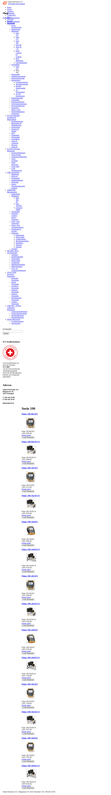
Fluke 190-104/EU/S (31, 549)
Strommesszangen (22, 84)
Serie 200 (17, 42)
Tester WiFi (15, 166)
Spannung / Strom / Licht (15, 109)
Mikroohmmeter (16, 266)
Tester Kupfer (16, 155)
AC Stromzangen (20, 91)
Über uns (10, 19)
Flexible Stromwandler (20, 87)
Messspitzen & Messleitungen (16, 124)
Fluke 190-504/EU (30, 738)
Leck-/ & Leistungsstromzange (18, 269)
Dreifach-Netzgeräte (15, 291)
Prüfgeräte (14, 182)
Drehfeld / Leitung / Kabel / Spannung (14, 216)
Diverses (14, 145)
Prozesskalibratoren (18, 106)
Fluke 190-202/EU (30, 576)
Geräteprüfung (21, 239)
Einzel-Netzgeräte (15, 283)
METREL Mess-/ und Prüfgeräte (13, 252)
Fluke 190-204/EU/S (31, 657)
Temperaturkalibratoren (19, 312)
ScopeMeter (15, 65)
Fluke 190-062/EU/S (31, 442)
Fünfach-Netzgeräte (15, 295)
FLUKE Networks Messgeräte (13, 150)
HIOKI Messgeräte (13, 319)
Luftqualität (15, 100)
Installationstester (17, 98)
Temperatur (15, 114)
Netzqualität (15, 74)
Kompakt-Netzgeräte (15, 279)
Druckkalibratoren (17, 315)
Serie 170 (17, 38)
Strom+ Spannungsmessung (18, 185)
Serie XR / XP (17, 200)
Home (9, 7)
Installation (19, 243)
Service (9, 9)
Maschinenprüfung (22, 241)
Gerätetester (15, 263)
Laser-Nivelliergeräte (16, 26)
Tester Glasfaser (14, 160)
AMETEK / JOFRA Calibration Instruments (14, 308)
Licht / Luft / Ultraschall (15, 222)
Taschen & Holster (15, 130)
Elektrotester (15, 194)
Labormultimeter (21, 63)
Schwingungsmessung (19, 104)
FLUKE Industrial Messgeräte (13, 22)
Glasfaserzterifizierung (19, 157)
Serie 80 (18, 45)
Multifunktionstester (18, 265)
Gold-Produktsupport (16, 169)
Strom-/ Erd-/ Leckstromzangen (17, 226)
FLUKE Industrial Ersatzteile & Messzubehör (13, 117)
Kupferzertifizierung (18, 153)
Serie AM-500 (19, 205)
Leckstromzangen (22, 82)
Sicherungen (15, 127)
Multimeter (15, 31)
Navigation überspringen (16, 4)
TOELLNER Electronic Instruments (11, 274)
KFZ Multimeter (19, 60)
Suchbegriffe (7, 329)
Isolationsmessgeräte (18, 76)
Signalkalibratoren (17, 317)
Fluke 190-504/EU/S (31, 766)
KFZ (13, 133)
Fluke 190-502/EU (30, 684)
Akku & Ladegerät (14, 142)
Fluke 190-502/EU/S (31, 712)
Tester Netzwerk (14, 164)
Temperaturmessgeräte (19, 314)
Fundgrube (11, 13)
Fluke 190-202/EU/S (31, 604)
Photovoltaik (20, 237)
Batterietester (15, 29)
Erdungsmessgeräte (18, 78)
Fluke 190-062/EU (30, 414)
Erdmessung (20, 235)
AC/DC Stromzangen (20, 95)
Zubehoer (14, 255)
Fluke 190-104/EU (30, 522)
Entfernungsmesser (17, 102)
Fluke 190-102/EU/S (31, 496)
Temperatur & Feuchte (16, 230)
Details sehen (26, 435)
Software (14, 147)
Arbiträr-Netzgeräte (15, 303)
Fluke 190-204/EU (30, 630)
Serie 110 (17, 34)
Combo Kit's (11, 15)
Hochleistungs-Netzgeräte (16, 299)
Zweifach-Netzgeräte (15, 287)
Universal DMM (19, 209)
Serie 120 (17, 67)
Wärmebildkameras (18, 112)
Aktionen (10, 11)
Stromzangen (15, 80)
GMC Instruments (13, 172)
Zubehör (14, 188)
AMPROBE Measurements (12, 191)
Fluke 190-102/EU (30, 468)
